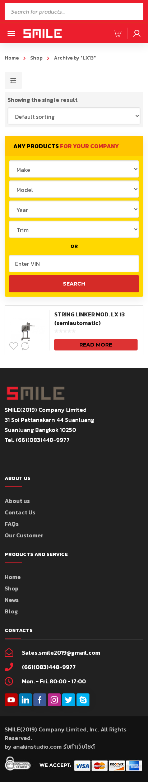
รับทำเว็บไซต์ (79, 746)
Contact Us (20, 512)
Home (12, 58)
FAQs (12, 523)
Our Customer (24, 535)
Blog (11, 611)
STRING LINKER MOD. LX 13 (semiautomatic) (89, 318)
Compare (25, 346)
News (12, 599)
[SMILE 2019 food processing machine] (42, 33)
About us (17, 500)
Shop (36, 58)
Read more (95, 344)
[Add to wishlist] (13, 346)
